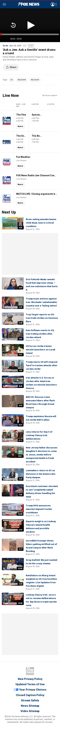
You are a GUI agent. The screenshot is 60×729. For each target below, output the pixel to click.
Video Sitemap (30, 711)
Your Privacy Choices (32, 689)
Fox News (30, 671)
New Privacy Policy (30, 679)
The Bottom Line (37, 135)
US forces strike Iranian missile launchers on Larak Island (40, 349)
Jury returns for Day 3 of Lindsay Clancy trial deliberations (39, 435)
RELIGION (22, 80)
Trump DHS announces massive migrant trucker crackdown (39, 509)
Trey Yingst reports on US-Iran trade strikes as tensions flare (42, 318)
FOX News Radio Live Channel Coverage (36, 175)
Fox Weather (23, 157)
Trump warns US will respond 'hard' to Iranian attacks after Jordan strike (41, 365)
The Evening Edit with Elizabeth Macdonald (21, 135)
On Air (5, 46)
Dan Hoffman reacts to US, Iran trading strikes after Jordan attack (40, 334)
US (11, 80)
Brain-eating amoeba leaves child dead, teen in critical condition (41, 223)
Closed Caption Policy (30, 695)
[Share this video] (11, 67)
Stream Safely (30, 700)
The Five (21, 114)
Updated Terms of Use (30, 684)
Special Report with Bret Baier (37, 114)
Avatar (53, 4)
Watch (20, 126)
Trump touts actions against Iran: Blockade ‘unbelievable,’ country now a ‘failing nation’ (42, 302)
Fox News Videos (28, 4)
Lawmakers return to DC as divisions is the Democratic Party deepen (41, 474)
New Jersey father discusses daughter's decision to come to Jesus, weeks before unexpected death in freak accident (42, 454)
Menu (4, 4)
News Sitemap (30, 705)
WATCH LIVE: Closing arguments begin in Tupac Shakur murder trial (36, 194)
